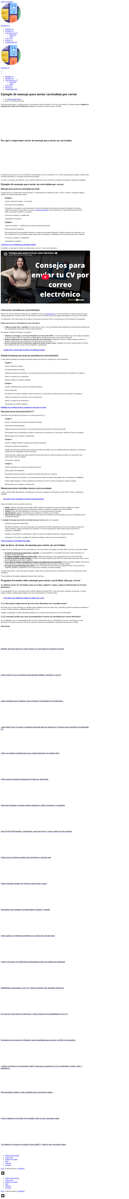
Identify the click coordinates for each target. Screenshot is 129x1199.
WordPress (21, 1168)
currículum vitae (49, 314)
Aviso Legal (9, 1157)
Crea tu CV (9, 38)
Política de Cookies (11, 1159)
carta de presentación (42, 210)
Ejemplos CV (9, 31)
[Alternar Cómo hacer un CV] (36, 80)
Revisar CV (9, 40)
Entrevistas (12, 35)
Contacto (8, 1165)
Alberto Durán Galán (14, 99)
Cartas (11, 36)
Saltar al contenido (7, 2)
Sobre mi (8, 1163)
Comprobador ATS (11, 42)
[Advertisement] (45, 123)
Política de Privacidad (12, 1155)
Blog (6, 1161)
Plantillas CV (9, 29)
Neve (2, 1168)
